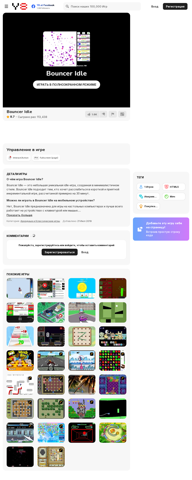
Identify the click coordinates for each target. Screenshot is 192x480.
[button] (19, 215)
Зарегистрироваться (60, 252)
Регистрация (175, 6)
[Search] (67, 6)
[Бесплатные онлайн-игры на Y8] (19, 6)
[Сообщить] (113, 114)
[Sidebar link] (6, 6)
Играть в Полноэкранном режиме (66, 84)
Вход (154, 6)
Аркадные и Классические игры (40, 221)
